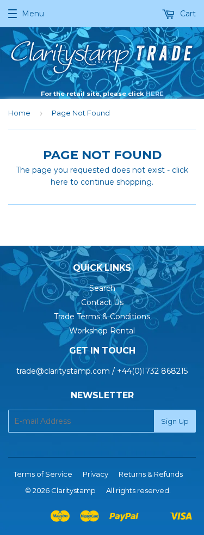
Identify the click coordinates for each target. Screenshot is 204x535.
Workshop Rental (102, 331)
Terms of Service (43, 474)
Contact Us (102, 302)
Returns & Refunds (151, 474)
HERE (155, 94)
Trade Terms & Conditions (102, 316)
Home (19, 112)
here (59, 182)
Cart (187, 14)
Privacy (95, 474)
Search (102, 288)
